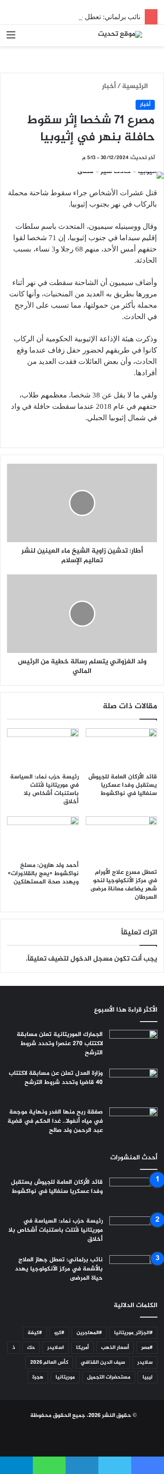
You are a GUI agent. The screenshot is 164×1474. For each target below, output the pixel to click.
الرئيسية (136, 86)
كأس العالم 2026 (49, 1362)
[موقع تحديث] (120, 35)
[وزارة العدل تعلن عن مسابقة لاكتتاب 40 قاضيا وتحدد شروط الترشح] (133, 1085)
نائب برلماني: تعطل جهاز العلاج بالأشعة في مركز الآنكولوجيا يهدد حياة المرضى (59, 1269)
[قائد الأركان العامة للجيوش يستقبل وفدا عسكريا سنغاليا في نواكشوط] (121, 748)
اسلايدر (55, 1347)
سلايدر (145, 1362)
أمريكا (82, 1347)
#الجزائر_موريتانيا (133, 1332)
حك (31, 1347)
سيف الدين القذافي (102, 1362)
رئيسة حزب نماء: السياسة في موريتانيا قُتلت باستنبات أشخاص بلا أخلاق (44, 789)
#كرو (59, 1332)
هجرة (37, 1377)
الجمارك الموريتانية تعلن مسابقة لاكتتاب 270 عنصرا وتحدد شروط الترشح (60, 1043)
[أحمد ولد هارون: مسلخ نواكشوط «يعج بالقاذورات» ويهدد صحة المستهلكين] (43, 836)
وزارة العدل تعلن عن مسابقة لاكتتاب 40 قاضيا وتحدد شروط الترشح (56, 1077)
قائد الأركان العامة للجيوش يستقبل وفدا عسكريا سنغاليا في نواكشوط (122, 785)
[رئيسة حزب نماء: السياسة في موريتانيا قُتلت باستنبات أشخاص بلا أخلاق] (43, 748)
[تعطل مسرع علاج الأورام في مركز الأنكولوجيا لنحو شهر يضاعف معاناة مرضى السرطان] (121, 840)
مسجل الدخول (91, 959)
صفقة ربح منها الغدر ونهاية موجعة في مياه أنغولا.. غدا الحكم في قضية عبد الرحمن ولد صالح (55, 1121)
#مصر (147, 1347)
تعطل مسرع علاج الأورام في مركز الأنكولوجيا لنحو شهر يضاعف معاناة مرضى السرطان (124, 884)
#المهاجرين (89, 1332)
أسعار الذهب (115, 1347)
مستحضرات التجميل (108, 1377)
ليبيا (148, 1377)
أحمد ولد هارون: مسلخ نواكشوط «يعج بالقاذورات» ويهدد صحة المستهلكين (43, 873)
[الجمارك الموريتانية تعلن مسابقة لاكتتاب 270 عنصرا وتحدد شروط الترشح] (133, 1046)
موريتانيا (65, 1377)
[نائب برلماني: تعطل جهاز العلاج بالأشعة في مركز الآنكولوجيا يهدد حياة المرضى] (133, 1271)
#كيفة (35, 1332)
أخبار (109, 86)
